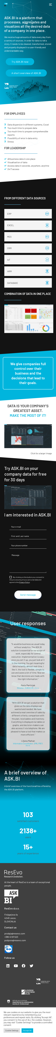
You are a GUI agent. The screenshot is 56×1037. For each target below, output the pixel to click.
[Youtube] (15, 965)
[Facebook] (23, 965)
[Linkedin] (7, 965)
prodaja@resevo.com (14, 933)
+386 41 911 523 (11, 936)
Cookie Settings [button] (11, 1030)
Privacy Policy (24, 582)
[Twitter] (31, 965)
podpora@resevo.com (15, 940)
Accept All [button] (27, 1030)
